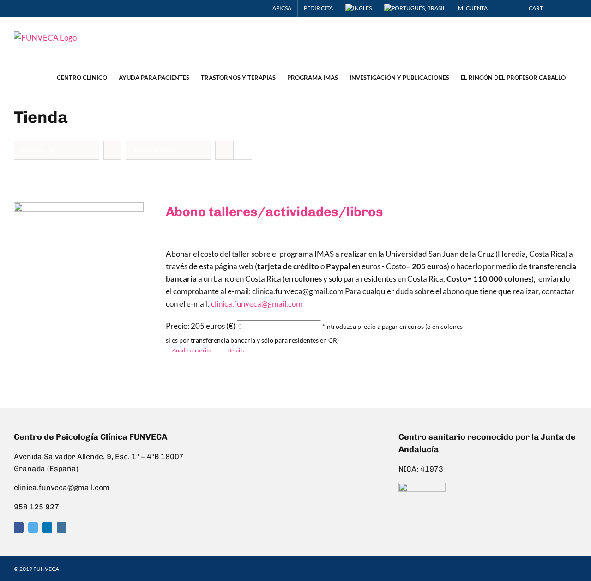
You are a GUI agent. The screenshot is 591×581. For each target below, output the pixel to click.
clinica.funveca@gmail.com (256, 304)
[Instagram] (61, 527)
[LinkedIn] (47, 527)
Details (235, 350)
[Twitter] (33, 527)
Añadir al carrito (191, 350)
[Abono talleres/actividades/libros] (79, 261)
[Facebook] (19, 527)
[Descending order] (112, 150)
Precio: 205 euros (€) (200, 326)
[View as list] (243, 150)
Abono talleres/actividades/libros (274, 211)
